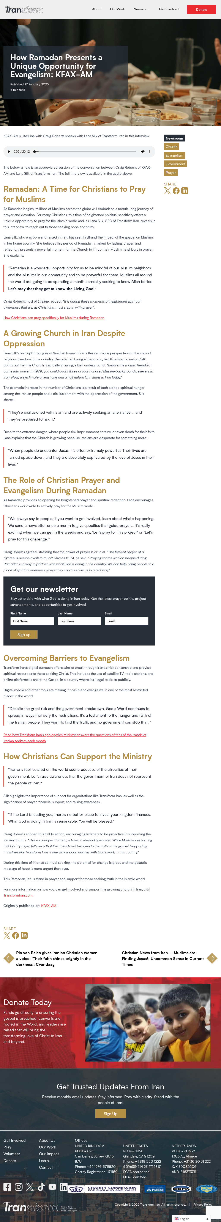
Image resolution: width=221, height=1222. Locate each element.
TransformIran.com (18, 895)
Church (171, 146)
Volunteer (11, 1153)
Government (175, 164)
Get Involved (14, 1140)
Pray (7, 1147)
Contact (46, 1167)
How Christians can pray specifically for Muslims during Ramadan (53, 317)
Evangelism (174, 155)
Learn (44, 1160)
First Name (18, 613)
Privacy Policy (202, 1204)
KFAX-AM (48, 905)
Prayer (171, 172)
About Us (47, 1140)
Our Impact (49, 1153)
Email (108, 613)
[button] (191, 1218)
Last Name (65, 613)
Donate (9, 1160)
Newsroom (174, 138)
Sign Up (110, 1113)
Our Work (47, 1147)
